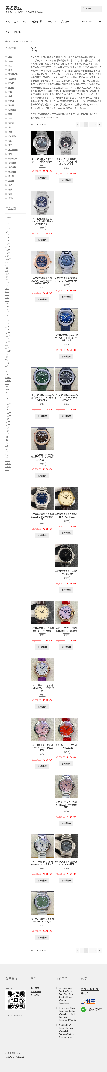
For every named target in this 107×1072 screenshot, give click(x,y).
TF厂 (7, 339)
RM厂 (7, 303)
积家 (10, 114)
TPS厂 (8, 375)
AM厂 (7, 446)
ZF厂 (7, 235)
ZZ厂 (7, 401)
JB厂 (7, 262)
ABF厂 (7, 345)
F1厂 (7, 407)
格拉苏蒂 (12, 167)
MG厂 (7, 422)
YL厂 (7, 431)
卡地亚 (11, 87)
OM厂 (7, 274)
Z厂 (6, 410)
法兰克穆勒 (13, 149)
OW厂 (7, 389)
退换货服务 (36, 991)
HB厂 (7, 440)
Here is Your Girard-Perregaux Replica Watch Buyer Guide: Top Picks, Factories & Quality (67, 1014)
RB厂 (7, 449)
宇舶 (10, 96)
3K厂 (7, 265)
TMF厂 (8, 416)
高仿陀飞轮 (37, 21)
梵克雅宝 (12, 172)
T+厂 (7, 244)
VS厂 (7, 238)
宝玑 (10, 127)
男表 (16, 21)
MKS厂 (8, 259)
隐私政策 (35, 995)
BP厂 (7, 309)
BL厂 (7, 395)
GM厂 (7, 277)
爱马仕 (11, 198)
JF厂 (7, 256)
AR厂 (7, 271)
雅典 (10, 189)
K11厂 (7, 363)
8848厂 (8, 351)
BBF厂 (7, 336)
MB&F (10, 61)
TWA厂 (8, 380)
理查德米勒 (13, 74)
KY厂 (7, 321)
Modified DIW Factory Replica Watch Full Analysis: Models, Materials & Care (66, 1031)
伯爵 (10, 132)
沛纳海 (11, 101)
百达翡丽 (12, 79)
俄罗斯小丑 (13, 158)
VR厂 (7, 428)
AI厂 (7, 366)
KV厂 (7, 286)
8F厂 (7, 297)
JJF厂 (7, 250)
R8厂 (7, 289)
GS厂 (7, 357)
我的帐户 (18, 31)
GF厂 (7, 280)
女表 (25, 21)
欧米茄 (11, 83)
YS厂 (7, 330)
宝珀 (10, 145)
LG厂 (7, 369)
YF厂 (7, 419)
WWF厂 (8, 377)
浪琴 (10, 118)
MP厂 (7, 425)
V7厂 (7, 360)
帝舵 (10, 141)
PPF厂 (7, 229)
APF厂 (7, 247)
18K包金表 (51, 21)
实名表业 (13, 8)
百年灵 (11, 105)
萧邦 (10, 154)
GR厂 (7, 268)
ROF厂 (8, 404)
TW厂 (7, 306)
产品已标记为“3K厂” (22, 41)
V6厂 (7, 292)
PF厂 (7, 354)
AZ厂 (7, 327)
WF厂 (7, 333)
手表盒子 (65, 21)
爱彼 (10, 70)
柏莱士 (11, 180)
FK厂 (7, 434)
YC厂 (7, 455)
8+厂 (7, 469)
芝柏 (10, 56)
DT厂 (7, 458)
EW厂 (7, 253)
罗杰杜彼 (12, 136)
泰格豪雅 (12, 163)
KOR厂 (8, 413)
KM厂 (7, 315)
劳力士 (11, 65)
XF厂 (7, 324)
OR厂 (7, 386)
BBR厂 (7, 223)
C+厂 (7, 241)
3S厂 (7, 383)
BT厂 (7, 220)
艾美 (10, 194)
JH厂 (7, 294)
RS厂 (7, 372)
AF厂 (7, 348)
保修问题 (35, 988)
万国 (10, 92)
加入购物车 (42, 177)
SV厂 (7, 452)
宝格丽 (11, 123)
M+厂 (7, 342)
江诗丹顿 (12, 110)
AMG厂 (8, 464)
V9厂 (7, 312)
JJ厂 (7, 398)
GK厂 (7, 437)
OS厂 (7, 392)
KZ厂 (7, 318)
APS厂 (7, 226)
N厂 (6, 232)
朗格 (10, 185)
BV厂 (7, 300)
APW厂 (8, 467)
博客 (7, 31)
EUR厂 (7, 283)
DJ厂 (7, 443)
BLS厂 (7, 461)
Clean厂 (8, 217)
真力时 (11, 176)
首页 (7, 21)
